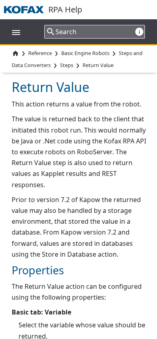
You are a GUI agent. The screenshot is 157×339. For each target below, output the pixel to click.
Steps (66, 65)
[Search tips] (139, 31)
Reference (40, 53)
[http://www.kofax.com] (26, 10)
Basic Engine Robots (85, 53)
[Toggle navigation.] (12, 32)
